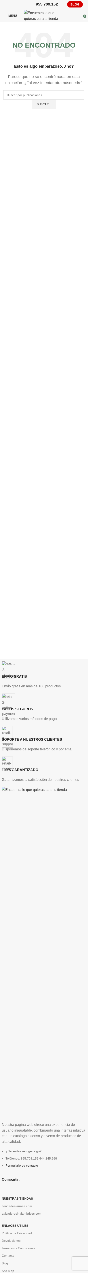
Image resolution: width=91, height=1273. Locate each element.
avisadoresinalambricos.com (22, 1213)
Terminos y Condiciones (18, 1248)
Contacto (8, 1255)
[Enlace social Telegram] (28, 4)
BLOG (75, 4)
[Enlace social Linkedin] (23, 4)
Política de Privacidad (17, 1233)
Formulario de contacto (22, 1165)
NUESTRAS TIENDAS (17, 1198)
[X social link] (11, 4)
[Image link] (44, 952)
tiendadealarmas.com (17, 1206)
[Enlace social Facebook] (6, 4)
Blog (5, 1263)
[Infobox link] (44, 675)
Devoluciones (11, 1240)
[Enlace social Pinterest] (17, 4)
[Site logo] (44, 15)
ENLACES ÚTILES (15, 1225)
